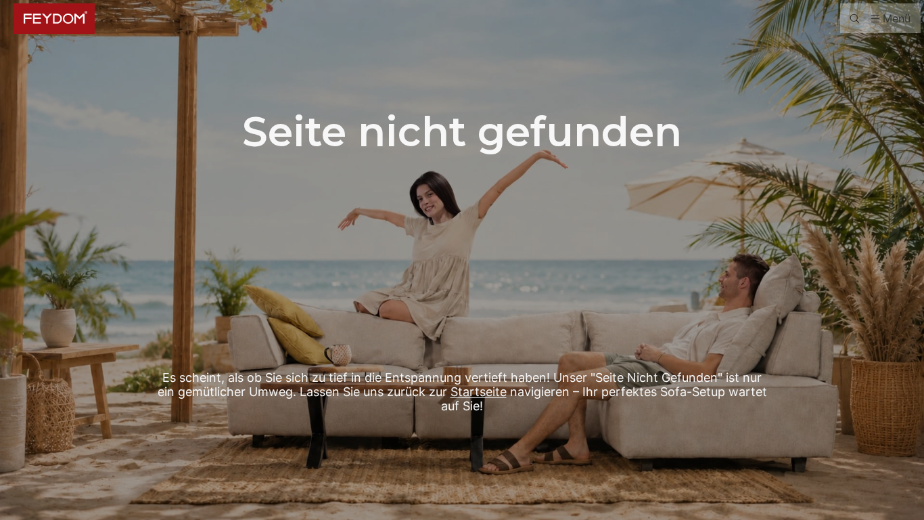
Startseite (479, 392)
